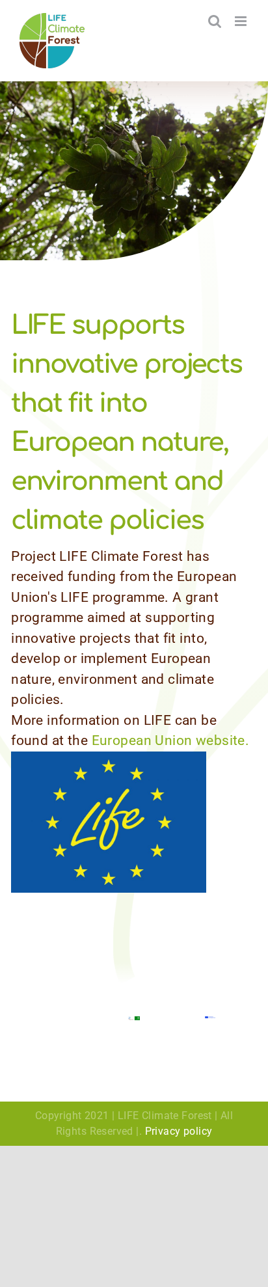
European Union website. (171, 740)
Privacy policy (179, 1131)
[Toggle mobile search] (214, 21)
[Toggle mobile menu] (241, 21)
